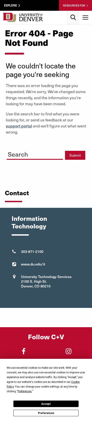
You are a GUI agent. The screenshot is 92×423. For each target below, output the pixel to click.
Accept (46, 403)
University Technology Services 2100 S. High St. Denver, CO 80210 (46, 281)
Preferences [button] (25, 391)
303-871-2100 (32, 251)
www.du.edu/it (33, 263)
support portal (19, 126)
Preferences (46, 413)
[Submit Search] (55, 154)
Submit (75, 155)
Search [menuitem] (73, 12)
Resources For (74, 5)
